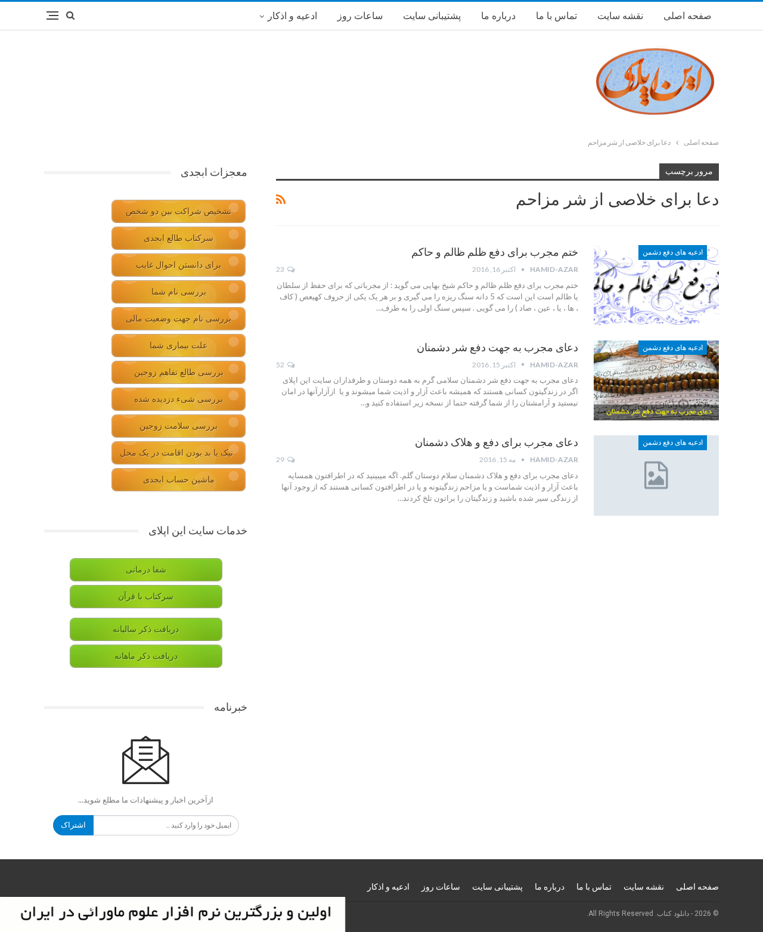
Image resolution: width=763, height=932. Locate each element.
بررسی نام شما (178, 291)
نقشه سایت (620, 15)
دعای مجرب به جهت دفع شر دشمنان (497, 347)
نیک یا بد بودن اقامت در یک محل (176, 452)
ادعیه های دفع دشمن (673, 252)
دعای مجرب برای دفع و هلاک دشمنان (496, 442)
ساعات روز (360, 15)
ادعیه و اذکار (292, 15)
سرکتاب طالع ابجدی (178, 238)
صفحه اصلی (687, 15)
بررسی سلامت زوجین (178, 426)
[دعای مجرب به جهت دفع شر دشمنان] (656, 380)
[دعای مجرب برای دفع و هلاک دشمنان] (656, 475)
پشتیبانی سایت (432, 15)
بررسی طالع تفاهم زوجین (179, 372)
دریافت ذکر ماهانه (146, 656)
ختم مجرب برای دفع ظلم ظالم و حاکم (494, 252)
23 (281, 269)
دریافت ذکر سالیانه (146, 629)
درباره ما (498, 15)
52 (281, 364)
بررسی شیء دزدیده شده (178, 399)
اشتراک (73, 824)
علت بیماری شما (178, 345)
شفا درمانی (146, 569)
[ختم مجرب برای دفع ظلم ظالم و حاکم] (656, 285)
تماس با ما (556, 15)
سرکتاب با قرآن (145, 596)
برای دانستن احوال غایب (178, 265)
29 (281, 459)
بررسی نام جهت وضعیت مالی (178, 318)
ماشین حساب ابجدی (179, 479)
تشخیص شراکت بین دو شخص (178, 211)
